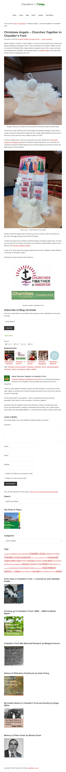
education (31, 560)
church (44, 367)
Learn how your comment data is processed (44, 492)
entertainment (39, 560)
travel (46, 571)
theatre (42, 571)
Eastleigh (24, 560)
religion (28, 369)
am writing (13, 554)
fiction (54, 560)
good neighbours (17, 564)
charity (32, 557)
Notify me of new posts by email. (16, 478)
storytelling (36, 571)
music (13, 571)
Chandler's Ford (37, 553)
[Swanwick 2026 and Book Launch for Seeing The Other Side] (12, 521)
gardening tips (8, 564)
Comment (7, 425)
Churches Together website (21, 245)
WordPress (31, 768)
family (50, 560)
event (45, 560)
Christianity (30, 367)
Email (6, 455)
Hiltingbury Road (36, 564)
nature (17, 571)
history (14, 369)
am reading (6, 554)
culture (18, 561)
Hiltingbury (26, 564)
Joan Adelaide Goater (26, 568)
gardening (58, 560)
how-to (55, 564)
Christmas (37, 367)
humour (59, 564)
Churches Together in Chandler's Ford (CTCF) (26, 379)
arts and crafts (21, 554)
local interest (21, 369)
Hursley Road (6, 568)
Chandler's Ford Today (33, 4)
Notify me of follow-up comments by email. (19, 473)
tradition (33, 369)
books (27, 554)
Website (6, 464)
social (30, 571)
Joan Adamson (14, 568)
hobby (51, 564)
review (27, 571)
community (7, 369)
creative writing (10, 561)
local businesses (38, 568)
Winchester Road (52, 571)
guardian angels (44, 50)
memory (8, 571)
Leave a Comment (47, 39)
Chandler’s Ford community (17, 367)
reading (23, 571)
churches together (52, 367)
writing (59, 571)
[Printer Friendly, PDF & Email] (8, 336)
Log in (37, 768)
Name (6, 446)
